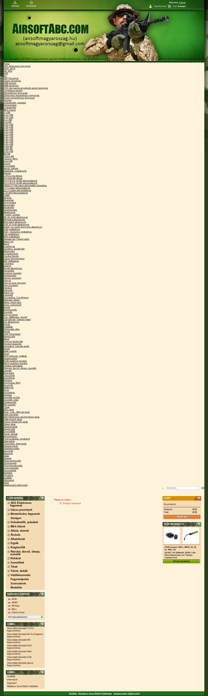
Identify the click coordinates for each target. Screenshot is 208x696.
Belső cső (8, 241)
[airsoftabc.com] (104, 31)
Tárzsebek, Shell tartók (15, 443)
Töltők (7, 195)
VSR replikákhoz (12, 229)
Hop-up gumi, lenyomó (15, 283)
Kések (7, 331)
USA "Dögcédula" (12, 334)
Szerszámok (10, 470)
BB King (15, 605)
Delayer (7, 266)
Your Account (160, 6)
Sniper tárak (10, 424)
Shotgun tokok (11, 446)
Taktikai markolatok (13, 366)
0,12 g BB (8, 115)
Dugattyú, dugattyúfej (14, 249)
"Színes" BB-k (11, 159)
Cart (167, 498)
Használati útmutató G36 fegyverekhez (19, 658)
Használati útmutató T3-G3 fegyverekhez (20, 629)
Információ (9, 480)
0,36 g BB (8, 139)
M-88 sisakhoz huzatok (15, 361)
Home (7, 64)
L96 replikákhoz (11, 234)
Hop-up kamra (11, 285)
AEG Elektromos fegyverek (17, 66)
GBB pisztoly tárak (13, 419)
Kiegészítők (9, 336)
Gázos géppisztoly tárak (16, 422)
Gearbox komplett (12, 273)
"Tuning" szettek (12, 215)
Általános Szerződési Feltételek (22, 686)
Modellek (8, 473)
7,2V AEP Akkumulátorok (16, 193)
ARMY (15, 602)
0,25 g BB (8, 124)
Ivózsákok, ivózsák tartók (16, 346)
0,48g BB (8, 149)
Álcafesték (9, 207)
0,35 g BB (8, 137)
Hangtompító (10, 275)
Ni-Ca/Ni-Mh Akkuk (13, 178)
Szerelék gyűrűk (12, 397)
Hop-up (7, 280)
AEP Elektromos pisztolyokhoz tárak (22, 417)
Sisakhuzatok (10, 210)
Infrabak (8, 395)
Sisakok (8, 458)
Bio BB (7, 154)
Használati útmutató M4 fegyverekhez (18, 641)
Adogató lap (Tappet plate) (16, 239)
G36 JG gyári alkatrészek (16, 224)
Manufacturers (18, 594)
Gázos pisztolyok (12, 81)
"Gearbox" (9, 263)
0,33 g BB (8, 134)
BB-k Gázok (10, 110)
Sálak (6, 456)
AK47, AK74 (9, 68)
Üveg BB (8, 161)
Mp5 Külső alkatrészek (15, 222)
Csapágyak (9, 246)
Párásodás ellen (12, 329)
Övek (6, 353)
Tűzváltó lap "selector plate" (17, 319)
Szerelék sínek (11, 400)
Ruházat (8, 380)
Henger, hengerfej (12, 278)
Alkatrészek (9, 212)
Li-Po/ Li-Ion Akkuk (13, 176)
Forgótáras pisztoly (13, 90)
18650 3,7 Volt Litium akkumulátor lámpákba (25, 185)
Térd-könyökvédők (13, 465)
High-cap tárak (11, 414)
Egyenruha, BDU (12, 383)
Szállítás (8, 478)
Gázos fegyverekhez (14, 258)
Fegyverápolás (11, 468)
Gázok (7, 163)
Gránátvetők (10, 107)
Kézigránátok (10, 105)
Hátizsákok (9, 441)
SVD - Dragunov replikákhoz (18, 232)
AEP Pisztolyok (11, 78)
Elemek (7, 173)
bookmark (31, 6)
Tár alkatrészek (11, 322)
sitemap (15, 6)
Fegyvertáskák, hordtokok (17, 439)
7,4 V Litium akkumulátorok (17, 188)
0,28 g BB (8, 127)
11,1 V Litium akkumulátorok (17, 190)
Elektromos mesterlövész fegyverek (21, 95)
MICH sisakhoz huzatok (15, 363)
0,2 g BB (8, 120)
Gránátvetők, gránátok (15, 102)
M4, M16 (8, 71)
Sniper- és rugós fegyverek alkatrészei (23, 227)
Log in (182, 2)
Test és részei (11, 314)
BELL (14, 609)
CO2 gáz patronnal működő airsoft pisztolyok (26, 88)
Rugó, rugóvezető (12, 305)
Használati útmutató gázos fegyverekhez (20, 664)
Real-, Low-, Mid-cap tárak (17, 412)
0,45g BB (8, 146)
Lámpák (8, 370)
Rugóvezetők (10, 310)
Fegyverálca (10, 202)
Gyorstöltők (9, 166)
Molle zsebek (10, 351)
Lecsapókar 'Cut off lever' (16, 297)
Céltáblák (8, 327)
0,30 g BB (8, 129)
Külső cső (8, 292)
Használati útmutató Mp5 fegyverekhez (19, 652)
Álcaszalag (9, 205)
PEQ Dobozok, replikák (15, 356)
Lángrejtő (8, 295)
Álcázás (8, 197)
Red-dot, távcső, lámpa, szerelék (20, 368)
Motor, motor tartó (12, 302)
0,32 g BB (8, 132)
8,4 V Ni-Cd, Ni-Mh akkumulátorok (20, 180)
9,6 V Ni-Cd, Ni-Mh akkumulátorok (20, 183)
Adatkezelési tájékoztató (16, 485)
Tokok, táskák (11, 434)
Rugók (7, 307)
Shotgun (8, 100)
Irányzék (8, 290)
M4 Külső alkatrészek (14, 219)
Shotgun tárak (10, 426)
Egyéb (7, 324)
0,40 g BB (8, 141)
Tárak (7, 407)
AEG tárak (9, 409)
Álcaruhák (9, 200)
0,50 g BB (8, 151)
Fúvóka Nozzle (11, 256)
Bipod (6, 244)
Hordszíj (8, 288)
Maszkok (8, 453)
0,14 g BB (8, 117)
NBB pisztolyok (11, 85)
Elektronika (9, 251)
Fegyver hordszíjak (13, 341)
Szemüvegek (10, 463)
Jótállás (73, 694)
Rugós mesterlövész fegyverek (19, 98)
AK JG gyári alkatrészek (16, 217)
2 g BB (7, 112)
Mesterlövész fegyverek (16, 93)
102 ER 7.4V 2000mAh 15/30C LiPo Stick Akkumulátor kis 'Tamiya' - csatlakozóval (180, 555)
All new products (181, 561)
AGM (14, 599)
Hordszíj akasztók (13, 344)
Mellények (9, 387)
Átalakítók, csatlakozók (15, 171)
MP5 (6, 73)
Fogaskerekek (11, 254)
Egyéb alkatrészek (13, 268)
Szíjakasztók (10, 402)
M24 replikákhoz (12, 236)
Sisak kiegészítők (12, 461)
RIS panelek (10, 405)
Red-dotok (9, 373)
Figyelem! (8, 475)
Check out (182, 517)
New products (174, 524)
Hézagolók (9, 271)
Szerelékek (9, 378)
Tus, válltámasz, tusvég (15, 317)
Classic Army (18, 612)
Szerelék (8, 312)
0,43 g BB (8, 144)
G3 (5, 76)
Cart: (175, 6)
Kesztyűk (8, 385)
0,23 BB (7, 122)
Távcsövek (9, 375)
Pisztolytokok (10, 436)
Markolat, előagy (12, 300)
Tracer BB (9, 156)
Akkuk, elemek (11, 168)
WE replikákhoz (11, 261)
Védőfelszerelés (12, 448)
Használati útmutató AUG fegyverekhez (19, 646)
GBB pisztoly (10, 83)
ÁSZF (6, 482)
